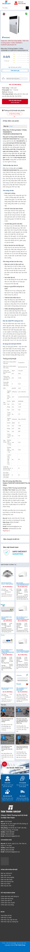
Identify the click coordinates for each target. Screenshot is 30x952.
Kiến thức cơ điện (6, 917)
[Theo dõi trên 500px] (17, 855)
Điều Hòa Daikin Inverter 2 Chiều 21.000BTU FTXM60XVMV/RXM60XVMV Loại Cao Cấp (7, 651)
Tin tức (4, 943)
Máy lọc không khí (6, 873)
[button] (28, 3)
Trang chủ (4, 40)
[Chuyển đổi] (26, 539)
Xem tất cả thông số (15, 114)
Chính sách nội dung (7, 898)
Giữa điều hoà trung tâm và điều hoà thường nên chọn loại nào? (6, 748)
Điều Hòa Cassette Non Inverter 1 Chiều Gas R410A (7, 583)
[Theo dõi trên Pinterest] (9, 855)
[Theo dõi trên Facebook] (1, 855)
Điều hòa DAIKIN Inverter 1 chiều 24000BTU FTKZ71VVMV (22, 689)
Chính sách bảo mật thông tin (10, 896)
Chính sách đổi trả (6, 900)
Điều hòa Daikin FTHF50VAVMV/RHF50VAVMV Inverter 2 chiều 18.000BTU (22, 651)
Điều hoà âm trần (6, 886)
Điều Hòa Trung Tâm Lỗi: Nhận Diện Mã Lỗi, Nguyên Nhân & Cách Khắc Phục (22, 721)
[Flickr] (15, 855)
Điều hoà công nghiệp (14, 40)
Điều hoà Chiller (5, 883)
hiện (11, 126)
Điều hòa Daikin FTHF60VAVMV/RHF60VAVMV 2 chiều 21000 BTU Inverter (22, 584)
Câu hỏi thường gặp (11, 943)
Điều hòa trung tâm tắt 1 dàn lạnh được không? (7, 720)
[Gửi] (27, 7)
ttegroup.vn (6, 530)
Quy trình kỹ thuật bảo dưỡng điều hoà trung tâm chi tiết (22, 748)
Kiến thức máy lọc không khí (9, 921)
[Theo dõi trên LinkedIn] (11, 855)
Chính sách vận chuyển (8, 902)
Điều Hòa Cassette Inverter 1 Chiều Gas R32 (7, 688)
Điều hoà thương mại (7, 881)
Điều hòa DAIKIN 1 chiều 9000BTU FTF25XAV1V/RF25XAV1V (6, 618)
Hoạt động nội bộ (6, 915)
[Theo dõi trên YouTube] (13, 855)
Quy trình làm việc (21, 943)
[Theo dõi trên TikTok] (5, 855)
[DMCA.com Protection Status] (5, 861)
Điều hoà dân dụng (6, 879)
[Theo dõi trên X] (7, 855)
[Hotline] (4, 764)
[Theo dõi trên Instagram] (3, 855)
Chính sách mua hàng (7, 905)
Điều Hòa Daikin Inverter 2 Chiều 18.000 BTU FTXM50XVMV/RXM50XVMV (22, 618)
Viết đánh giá (15, 70)
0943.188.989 (15, 101)
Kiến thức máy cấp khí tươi (9, 919)
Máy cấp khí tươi (6, 875)
